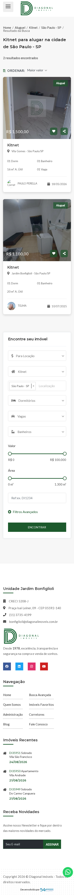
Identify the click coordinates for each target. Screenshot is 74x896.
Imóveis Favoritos (41, 704)
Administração (13, 714)
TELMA (22, 305)
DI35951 (15, 753)
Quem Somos (12, 704)
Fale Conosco (38, 724)
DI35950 (15, 771)
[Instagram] (34, 666)
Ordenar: (16, 70)
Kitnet (33, 27)
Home (7, 27)
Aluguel (20, 27)
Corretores (36, 714)
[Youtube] (44, 666)
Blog (6, 724)
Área (11, 470)
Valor (12, 446)
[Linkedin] (21, 666)
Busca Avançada (40, 695)
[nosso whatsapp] (68, 872)
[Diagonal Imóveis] (21, 636)
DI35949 (15, 789)
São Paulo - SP (51, 27)
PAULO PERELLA (27, 183)
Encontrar (37, 527)
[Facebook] (9, 666)
